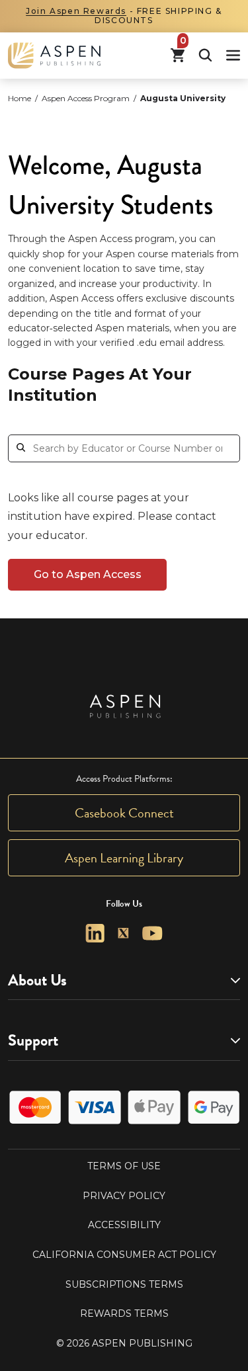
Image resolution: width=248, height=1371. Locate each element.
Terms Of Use (124, 1166)
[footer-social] (94, 933)
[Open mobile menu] (233, 55)
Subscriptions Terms (124, 1284)
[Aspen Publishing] (54, 55)
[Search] (205, 55)
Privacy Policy (124, 1196)
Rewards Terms (124, 1313)
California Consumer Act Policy (124, 1255)
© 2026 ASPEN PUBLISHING (124, 1343)
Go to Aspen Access (88, 574)
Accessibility (124, 1225)
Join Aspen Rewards (76, 11)
